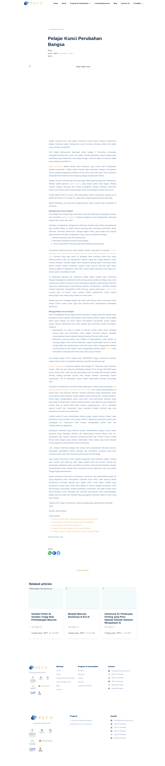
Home (55, 3)
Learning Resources (102, 3)
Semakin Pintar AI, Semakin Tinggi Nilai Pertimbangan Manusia (43, 617)
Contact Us (125, 3)
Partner (81, 682)
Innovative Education (56, 29)
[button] (50, 553)
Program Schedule (85, 686)
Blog (115, 3)
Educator (81, 674)
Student (81, 670)
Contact (59, 689)
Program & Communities (79, 3)
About (64, 3)
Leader (80, 678)
